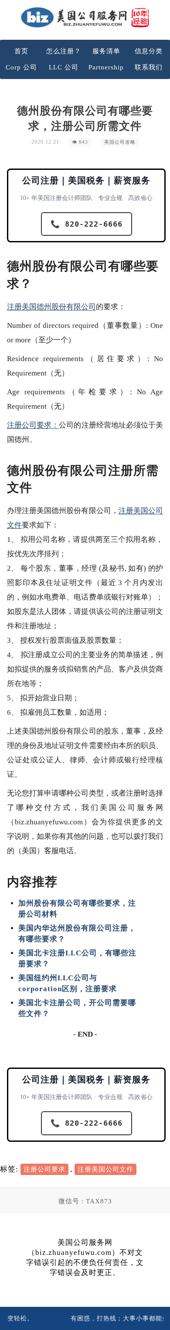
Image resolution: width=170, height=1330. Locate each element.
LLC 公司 (63, 67)
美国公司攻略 (120, 142)
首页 (21, 51)
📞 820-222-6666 (86, 224)
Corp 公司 (21, 67)
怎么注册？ (63, 51)
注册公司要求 (44, 1169)
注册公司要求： (33, 425)
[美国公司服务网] (85, 17)
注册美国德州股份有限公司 (51, 307)
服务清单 (106, 51)
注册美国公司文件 (105, 1169)
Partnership (106, 67)
